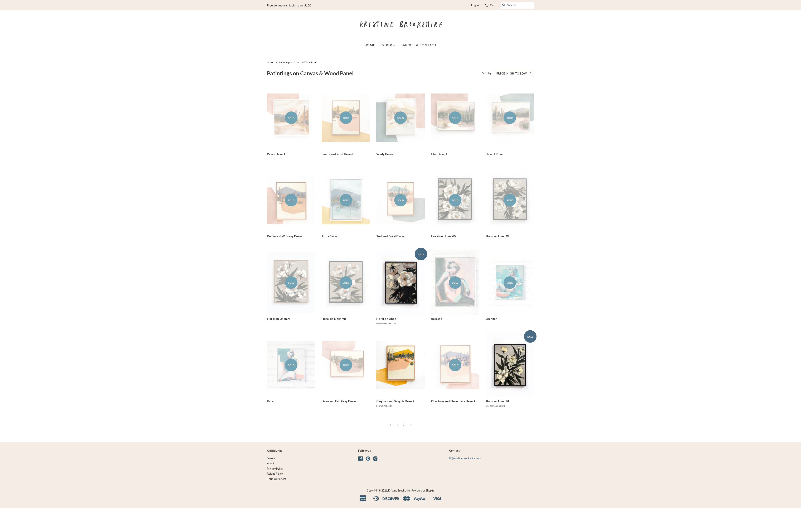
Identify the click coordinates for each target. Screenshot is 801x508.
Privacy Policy (275, 468)
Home (369, 45)
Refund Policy (275, 473)
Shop (387, 45)
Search (271, 458)
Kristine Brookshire (399, 490)
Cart (493, 5)
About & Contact (420, 45)
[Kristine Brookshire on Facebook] (360, 459)
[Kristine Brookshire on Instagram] (375, 459)
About (270, 463)
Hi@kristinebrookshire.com (465, 458)
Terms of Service (276, 478)
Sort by (486, 73)
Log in (475, 5)
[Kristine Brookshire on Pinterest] (368, 459)
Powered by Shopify (423, 490)
